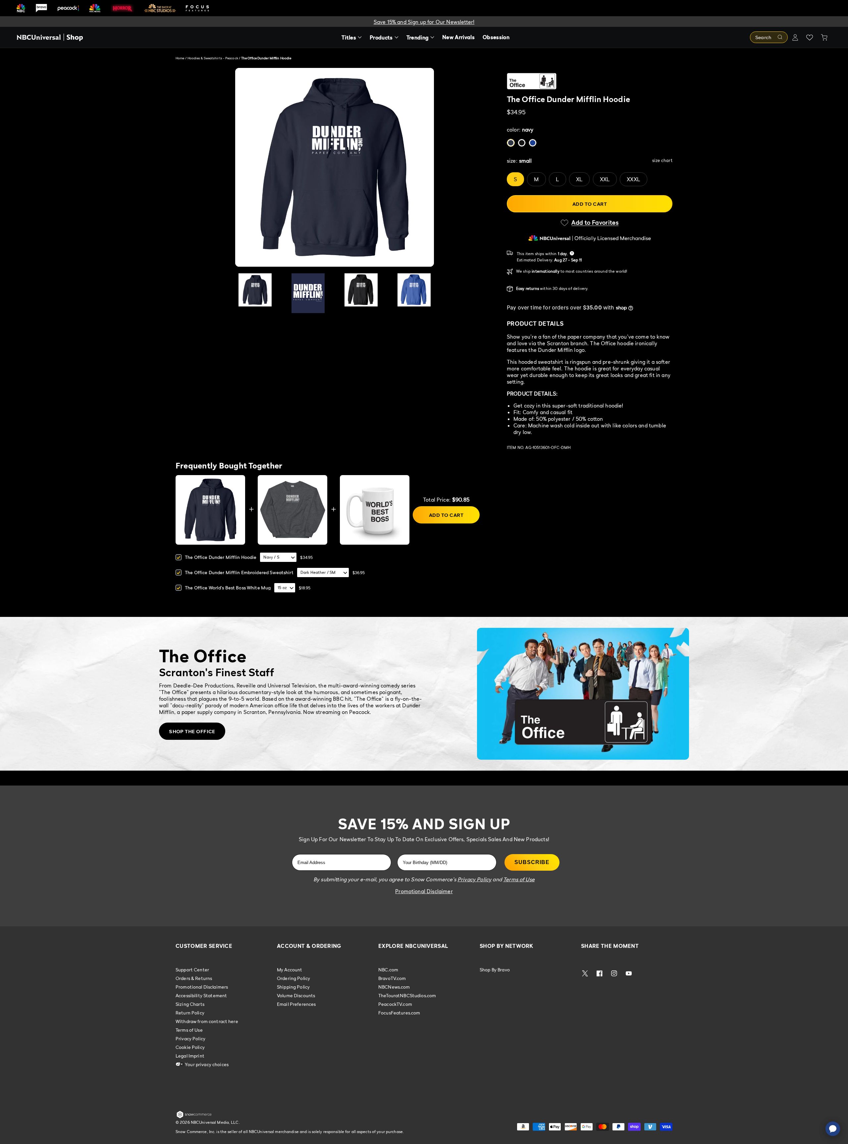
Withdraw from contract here (207, 1021)
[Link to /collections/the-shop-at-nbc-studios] (160, 8)
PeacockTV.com (395, 1004)
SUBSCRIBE (532, 862)
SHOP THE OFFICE (192, 731)
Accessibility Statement (201, 995)
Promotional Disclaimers (202, 987)
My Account (289, 969)
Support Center (192, 969)
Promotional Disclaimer (424, 891)
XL (579, 179)
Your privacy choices (206, 1064)
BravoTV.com (392, 978)
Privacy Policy (190, 1038)
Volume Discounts (296, 995)
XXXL (633, 179)
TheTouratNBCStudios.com (407, 995)
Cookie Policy (190, 1047)
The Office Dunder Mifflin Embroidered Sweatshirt (239, 572)
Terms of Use (189, 1030)
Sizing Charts (190, 1004)
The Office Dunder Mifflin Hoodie (220, 557)
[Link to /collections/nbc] (21, 8)
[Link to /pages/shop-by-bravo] (41, 8)
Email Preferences (296, 1004)
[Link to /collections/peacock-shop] (68, 8)
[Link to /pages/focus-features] (197, 8)
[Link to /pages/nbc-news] (95, 8)
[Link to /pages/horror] (122, 8)
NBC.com (388, 969)
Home (180, 58)
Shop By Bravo (495, 969)
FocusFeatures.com (399, 1012)
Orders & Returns (194, 978)
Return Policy (190, 1012)
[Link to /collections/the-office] (589, 81)
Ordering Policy (293, 978)
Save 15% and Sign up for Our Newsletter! (424, 22)
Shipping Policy (293, 987)
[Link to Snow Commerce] (194, 1117)
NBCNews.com (394, 987)
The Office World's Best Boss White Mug (228, 587)
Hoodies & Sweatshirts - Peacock (213, 58)
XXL (605, 179)
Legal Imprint (190, 1056)
